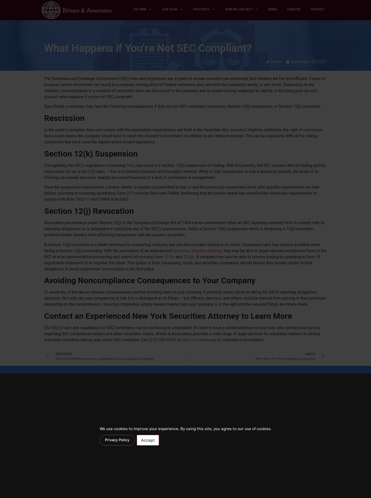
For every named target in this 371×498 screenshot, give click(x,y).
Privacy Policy (117, 440)
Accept (148, 440)
